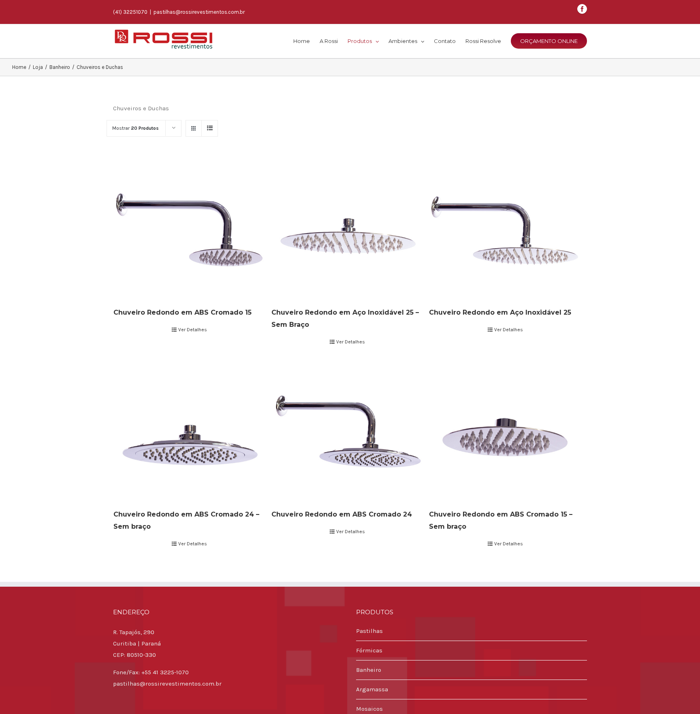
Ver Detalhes (192, 329)
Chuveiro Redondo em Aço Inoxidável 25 (500, 312)
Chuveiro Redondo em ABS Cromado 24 (341, 514)
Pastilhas (369, 631)
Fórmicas (369, 650)
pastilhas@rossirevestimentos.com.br (199, 12)
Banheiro (368, 669)
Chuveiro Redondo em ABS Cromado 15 (182, 312)
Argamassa (372, 689)
